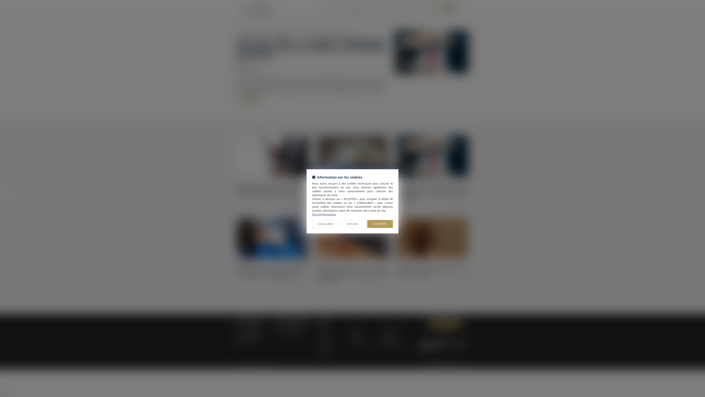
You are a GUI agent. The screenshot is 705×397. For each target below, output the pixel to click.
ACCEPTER (380, 224)
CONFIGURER (325, 224)
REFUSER (352, 224)
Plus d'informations (324, 214)
